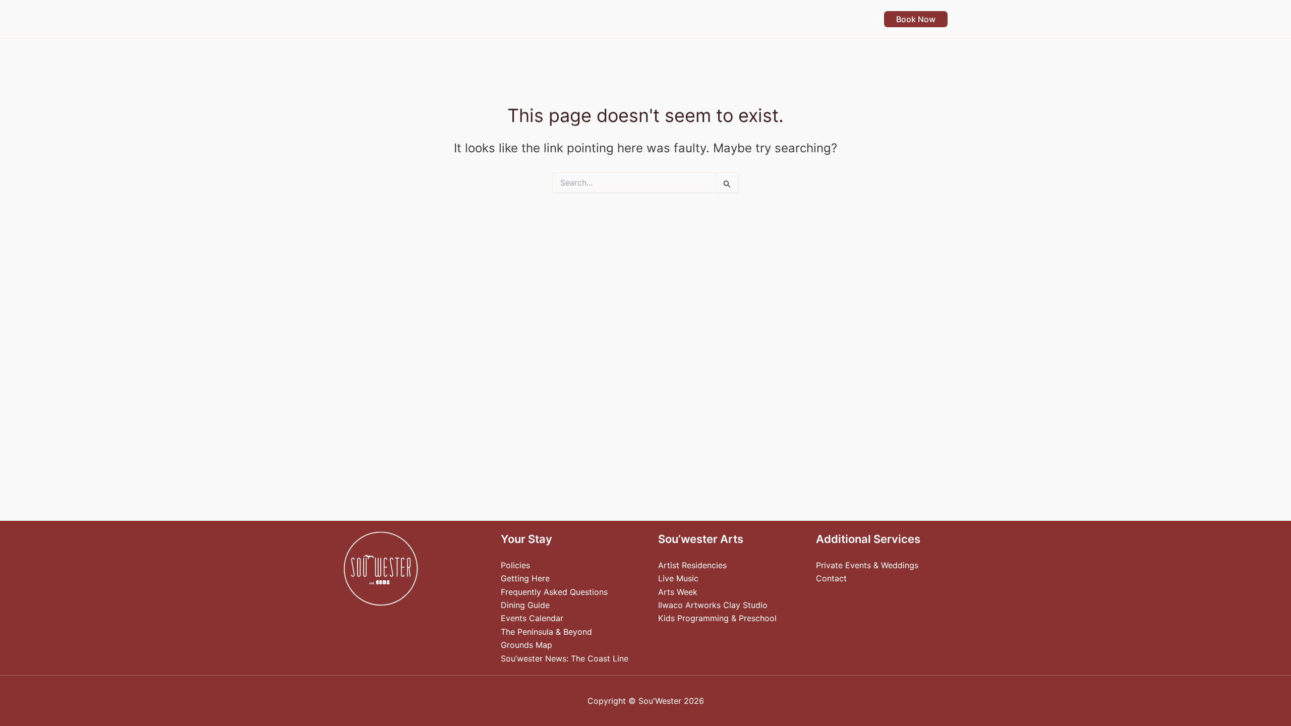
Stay (585, 19)
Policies (515, 565)
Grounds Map (526, 645)
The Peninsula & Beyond (546, 632)
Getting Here (525, 578)
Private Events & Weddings (867, 565)
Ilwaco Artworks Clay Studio (713, 605)
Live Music (678, 578)
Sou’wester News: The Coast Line (564, 658)
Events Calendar (532, 618)
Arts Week (677, 592)
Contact (831, 578)
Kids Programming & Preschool (717, 618)
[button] (599, 19)
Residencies (783, 19)
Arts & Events (709, 19)
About (843, 19)
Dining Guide (525, 605)
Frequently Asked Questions (554, 592)
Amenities (639, 19)
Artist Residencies (692, 565)
